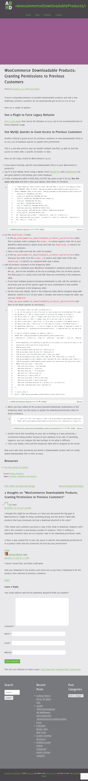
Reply (7, 550)
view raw (79, 229)
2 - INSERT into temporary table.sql (20, 401)
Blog (37, 15)
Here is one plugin (13, 121)
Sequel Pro (55, 171)
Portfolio (47, 15)
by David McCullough (20, 486)
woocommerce (31, 476)
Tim (10, 504)
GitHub (42, 229)
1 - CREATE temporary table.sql (19, 229)
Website (8, 652)
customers (13, 476)
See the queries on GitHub (16, 467)
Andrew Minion (34, 89)
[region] (45, 204)
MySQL (13, 474)
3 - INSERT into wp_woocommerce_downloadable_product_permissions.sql (36, 428)
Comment (10, 626)
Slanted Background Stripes (71, 486)
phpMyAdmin (71, 171)
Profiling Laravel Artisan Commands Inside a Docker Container (43, 749)
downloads (21, 476)
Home (28, 15)
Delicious (30, 773)
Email (8, 643)
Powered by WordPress (12, 773)
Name (8, 633)
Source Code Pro (51, 773)
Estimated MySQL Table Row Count (42, 729)
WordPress (20, 474)
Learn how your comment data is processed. (61, 669)
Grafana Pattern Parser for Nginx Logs (43, 699)
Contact (59, 15)
